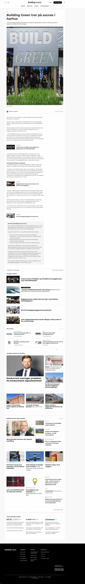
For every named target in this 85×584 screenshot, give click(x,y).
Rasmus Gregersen (14, 111)
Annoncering (22, 556)
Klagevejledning (33, 557)
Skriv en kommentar (58, 270)
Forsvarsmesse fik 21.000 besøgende (15, 527)
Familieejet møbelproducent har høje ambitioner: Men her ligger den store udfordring (34, 524)
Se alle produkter (23, 560)
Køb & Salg (29, 6)
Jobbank (36, 6)
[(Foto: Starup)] (35, 66)
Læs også (18, 145)
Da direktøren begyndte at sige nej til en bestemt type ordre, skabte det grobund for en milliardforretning (15, 524)
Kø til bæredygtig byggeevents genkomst (27, 216)
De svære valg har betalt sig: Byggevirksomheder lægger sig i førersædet (52, 524)
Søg (8, 2)
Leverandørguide (45, 6)
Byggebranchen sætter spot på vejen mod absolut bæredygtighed (27, 184)
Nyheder (23, 6)
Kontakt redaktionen (45, 552)
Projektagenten (23, 558)
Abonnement (23, 552)
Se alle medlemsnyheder (58, 509)
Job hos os (43, 556)
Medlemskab (22, 554)
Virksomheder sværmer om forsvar (15, 530)
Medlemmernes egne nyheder (16, 418)
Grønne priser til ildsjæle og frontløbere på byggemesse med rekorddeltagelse (27, 148)
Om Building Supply (45, 558)
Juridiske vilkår (33, 555)
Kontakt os (43, 554)
